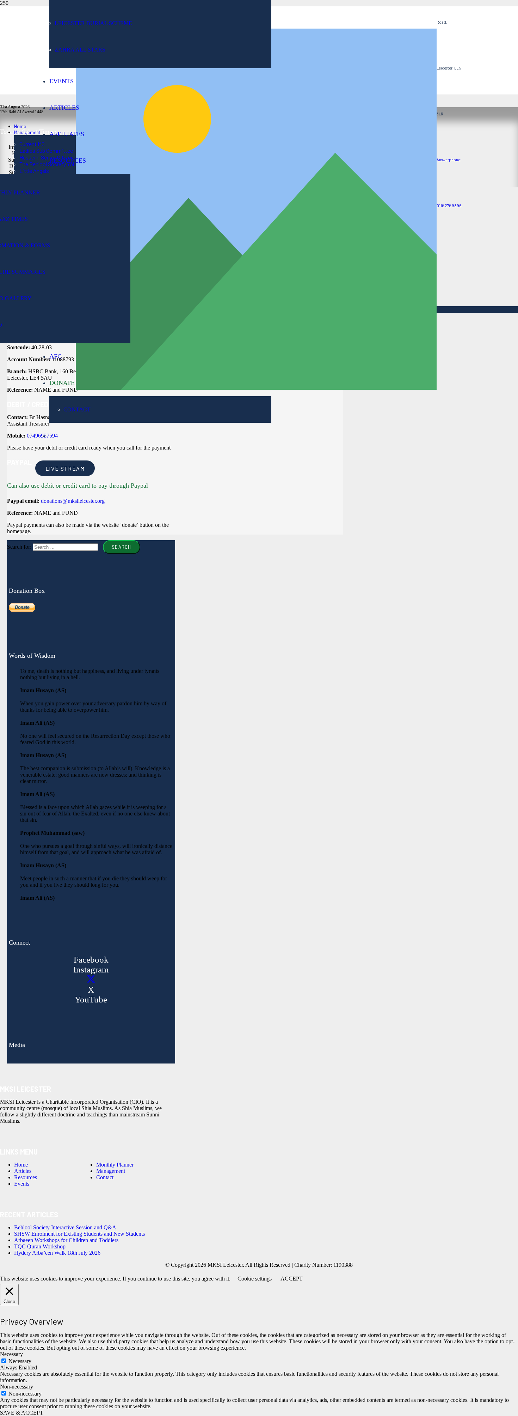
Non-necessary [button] (16, 1387)
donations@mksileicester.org (73, 501)
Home (21, 1165)
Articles (22, 1171)
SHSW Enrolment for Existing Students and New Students (79, 1234)
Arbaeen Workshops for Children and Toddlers (66, 1240)
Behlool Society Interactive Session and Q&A (65, 1227)
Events (21, 1184)
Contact (104, 1177)
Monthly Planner (115, 1165)
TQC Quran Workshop (40, 1246)
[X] (91, 979)
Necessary (19, 1361)
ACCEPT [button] (291, 1279)
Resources (25, 1177)
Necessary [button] (11, 1354)
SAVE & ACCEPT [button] (21, 1413)
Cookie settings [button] (255, 1279)
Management (110, 1171)
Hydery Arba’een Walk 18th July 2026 (57, 1253)
